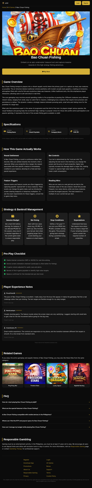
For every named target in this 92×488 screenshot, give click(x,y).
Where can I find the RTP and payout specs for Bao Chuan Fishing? (25, 421)
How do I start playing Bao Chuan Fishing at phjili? (19, 402)
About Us (27, 469)
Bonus (48, 466)
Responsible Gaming (78, 446)
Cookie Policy (51, 476)
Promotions (27, 466)
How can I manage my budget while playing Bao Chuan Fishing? (24, 427)
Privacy (26, 476)
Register (86, 3)
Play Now (46, 71)
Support (49, 469)
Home (4, 7)
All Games (11, 7)
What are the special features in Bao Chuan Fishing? (20, 408)
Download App (29, 463)
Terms (48, 473)
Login (78, 3)
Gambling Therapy (16, 449)
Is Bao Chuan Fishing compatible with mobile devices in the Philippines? (27, 414)
